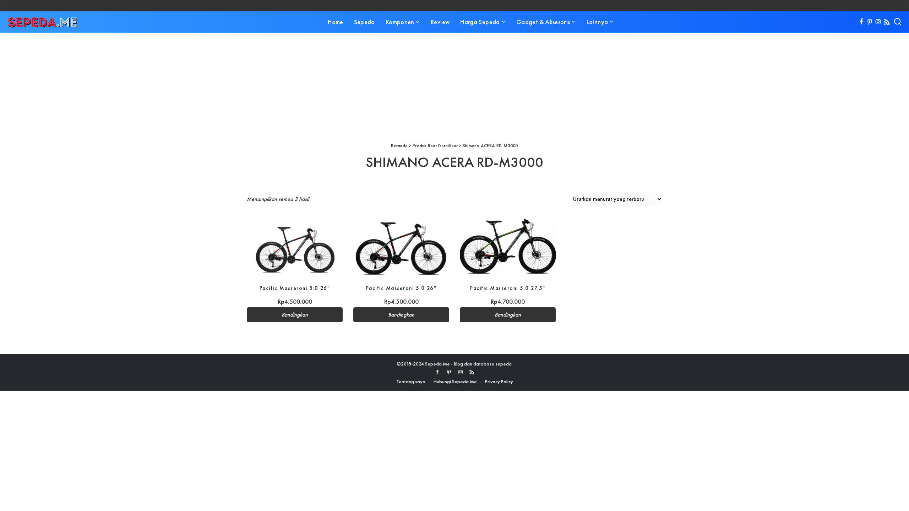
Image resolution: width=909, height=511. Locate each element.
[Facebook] (861, 22)
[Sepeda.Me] (42, 22)
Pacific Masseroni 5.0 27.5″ (507, 288)
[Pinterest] (870, 22)
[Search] (897, 22)
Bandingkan (295, 314)
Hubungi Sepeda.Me (455, 381)
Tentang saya (410, 381)
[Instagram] (878, 22)
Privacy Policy (499, 381)
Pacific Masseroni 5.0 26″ (295, 288)
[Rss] (887, 22)
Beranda (399, 146)
